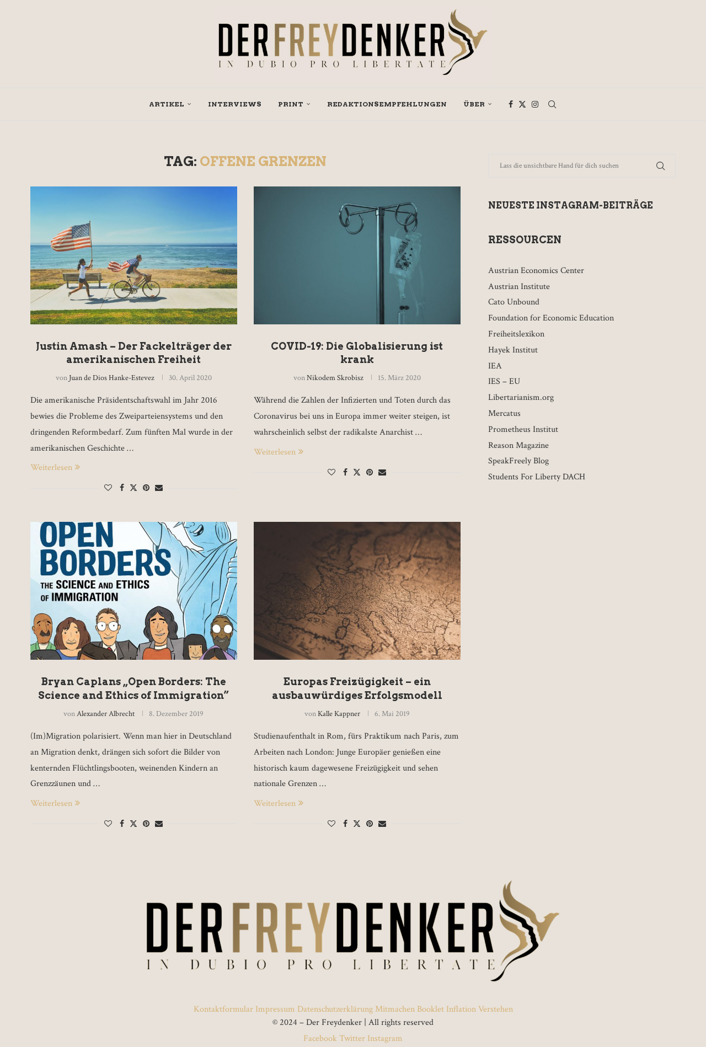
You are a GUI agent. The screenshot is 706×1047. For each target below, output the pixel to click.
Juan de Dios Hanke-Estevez (111, 378)
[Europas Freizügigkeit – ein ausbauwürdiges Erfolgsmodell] (357, 591)
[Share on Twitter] (133, 488)
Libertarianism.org (521, 397)
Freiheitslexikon (516, 334)
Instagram (384, 1038)
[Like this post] (108, 488)
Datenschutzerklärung (335, 1009)
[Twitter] (522, 104)
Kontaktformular (224, 1009)
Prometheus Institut (523, 429)
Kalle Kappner (339, 714)
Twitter (352, 1038)
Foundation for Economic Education (551, 318)
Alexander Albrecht (106, 714)
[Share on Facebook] (122, 488)
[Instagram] (535, 104)
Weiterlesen (51, 467)
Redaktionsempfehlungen (387, 104)
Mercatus (504, 413)
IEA (495, 366)
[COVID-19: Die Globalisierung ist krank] (357, 255)
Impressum (275, 1009)
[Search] (552, 104)
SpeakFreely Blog (518, 461)
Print (290, 104)
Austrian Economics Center (536, 270)
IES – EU (504, 381)
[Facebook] (511, 104)
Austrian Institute (519, 286)
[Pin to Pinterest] (146, 488)
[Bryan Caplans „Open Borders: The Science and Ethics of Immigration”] (133, 591)
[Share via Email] (159, 488)
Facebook (321, 1038)
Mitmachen (395, 1009)
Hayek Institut (513, 350)
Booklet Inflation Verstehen (465, 1009)
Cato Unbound (513, 302)
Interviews (234, 104)
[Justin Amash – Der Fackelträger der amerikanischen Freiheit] (133, 255)
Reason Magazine (518, 445)
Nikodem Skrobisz (335, 378)
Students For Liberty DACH (536, 477)
